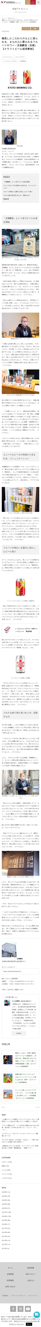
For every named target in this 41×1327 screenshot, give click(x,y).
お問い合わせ (10, 1286)
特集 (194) (5, 1166)
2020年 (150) (6, 1216)
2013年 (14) (6, 1244)
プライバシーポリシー (18, 1296)
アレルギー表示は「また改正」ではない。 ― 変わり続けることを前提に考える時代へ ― (20, 1141)
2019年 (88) (6, 1220)
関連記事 (6, 199)
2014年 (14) (6, 1240)
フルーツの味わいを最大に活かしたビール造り (18, 192)
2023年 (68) (6, 1204)
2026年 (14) (6, 1192)
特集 (35, 28)
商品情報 (30, 1268)
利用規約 (5, 1296)
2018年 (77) (6, 1224)
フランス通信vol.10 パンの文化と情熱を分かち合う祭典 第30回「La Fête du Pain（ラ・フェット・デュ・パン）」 (20, 1127)
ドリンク (26, 28)
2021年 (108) (6, 1212)
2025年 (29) (6, 1196)
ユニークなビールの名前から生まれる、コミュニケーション (20, 186)
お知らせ (30, 1280)
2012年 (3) (5, 1248)
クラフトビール (8, 57)
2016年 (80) (6, 1232)
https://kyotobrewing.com (12, 971)
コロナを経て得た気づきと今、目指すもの (16, 195)
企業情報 (10, 1274)
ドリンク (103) (7, 1174)
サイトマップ (33, 1296)
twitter (18, 1033)
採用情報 (10, 1280)
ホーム (4, 18)
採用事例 (23, 61)
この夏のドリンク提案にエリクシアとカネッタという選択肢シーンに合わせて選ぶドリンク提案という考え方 (20, 1120)
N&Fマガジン (11, 18)
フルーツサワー (20, 57)
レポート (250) (7, 1162)
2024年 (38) (6, 1200)
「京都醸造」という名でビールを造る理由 (16, 182)
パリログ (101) (7, 1178)
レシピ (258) (6, 1170)
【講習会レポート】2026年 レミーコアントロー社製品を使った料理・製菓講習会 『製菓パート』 (20, 1147)
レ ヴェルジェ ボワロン (10, 61)
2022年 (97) (6, 1208)
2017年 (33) (6, 1228)
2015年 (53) (6, 1236)
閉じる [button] (29, 1324)
